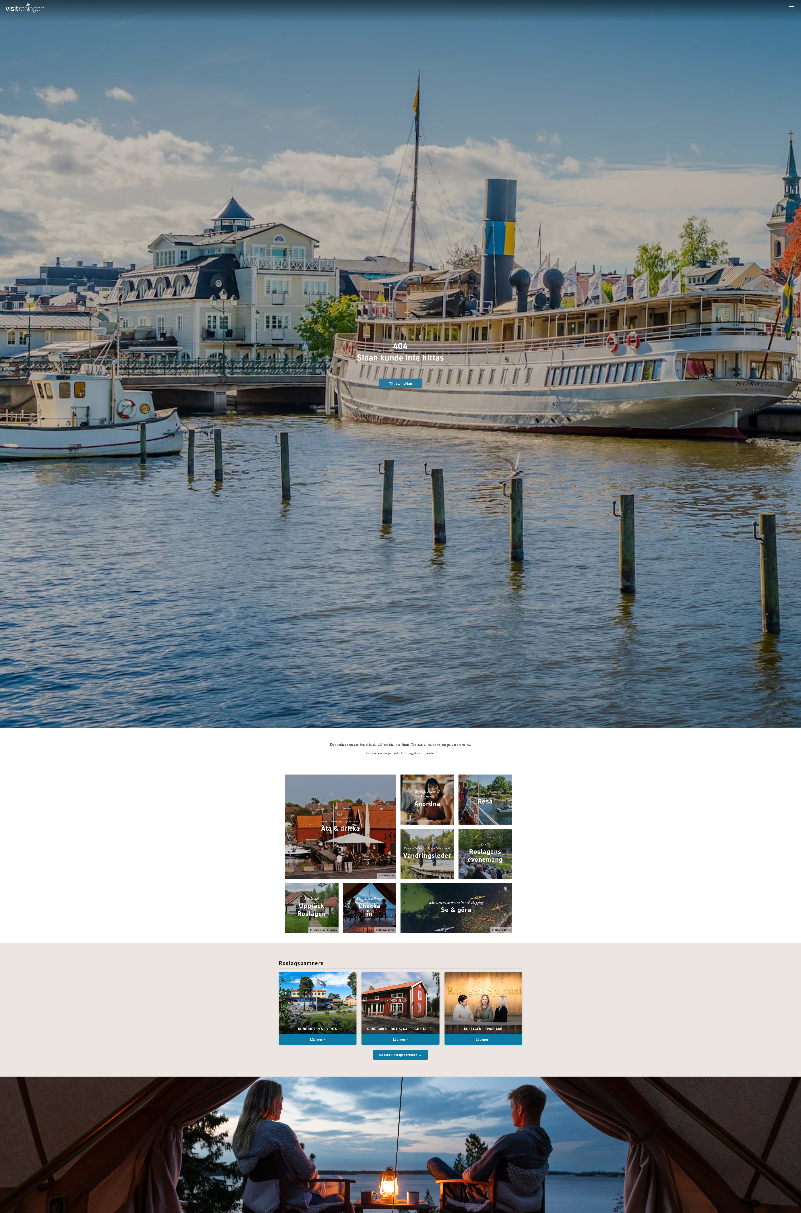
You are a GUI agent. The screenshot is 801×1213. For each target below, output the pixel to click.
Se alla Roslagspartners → (400, 1055)
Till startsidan (400, 383)
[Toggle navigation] (791, 8)
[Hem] (25, 8)
